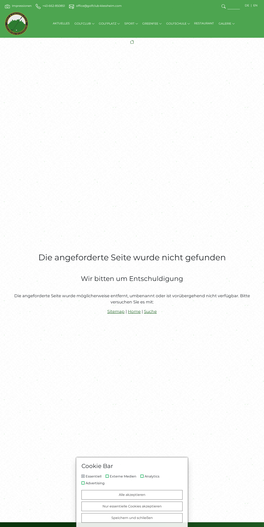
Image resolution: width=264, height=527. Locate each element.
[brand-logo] (16, 23)
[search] (223, 6)
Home (134, 311)
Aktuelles (61, 23)
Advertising (95, 483)
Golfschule (176, 23)
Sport (129, 23)
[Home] (132, 42)
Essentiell (93, 476)
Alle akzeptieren (132, 495)
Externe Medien (123, 476)
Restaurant (204, 23)
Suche (150, 311)
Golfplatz (107, 23)
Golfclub (82, 23)
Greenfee (150, 23)
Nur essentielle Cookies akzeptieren (132, 506)
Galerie (225, 23)
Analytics (152, 476)
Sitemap (116, 311)
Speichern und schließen (132, 518)
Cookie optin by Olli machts (170, 525)
